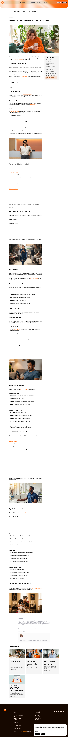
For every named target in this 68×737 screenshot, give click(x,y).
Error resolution (37, 715)
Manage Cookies (50, 733)
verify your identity (17, 329)
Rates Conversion (17, 728)
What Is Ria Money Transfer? (51, 59)
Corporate (16, 721)
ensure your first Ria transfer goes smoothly (27, 512)
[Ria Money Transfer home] (2, 2)
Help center (37, 719)
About (15, 711)
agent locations (24, 76)
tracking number (33, 104)
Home (10, 15)
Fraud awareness (38, 718)
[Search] (58, 11)
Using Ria (11, 17)
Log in (59, 2)
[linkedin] (63, 711)
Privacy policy (37, 711)
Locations (39, 2)
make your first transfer (19, 59)
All (10, 11)
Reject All (43, 733)
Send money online (17, 725)
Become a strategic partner (19, 716)
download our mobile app (27, 94)
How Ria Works (48, 61)
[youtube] (61, 711)
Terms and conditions (38, 713)
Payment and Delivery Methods (50, 64)
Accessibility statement (39, 721)
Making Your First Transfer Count (50, 78)
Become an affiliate (17, 718)
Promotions (16, 722)
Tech (29, 11)
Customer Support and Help (51, 73)
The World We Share (16, 11)
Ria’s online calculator (34, 278)
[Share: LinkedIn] (58, 23)
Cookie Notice (37, 712)
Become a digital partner (18, 715)
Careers (15, 719)
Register (64, 2)
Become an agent (17, 713)
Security (15, 723)
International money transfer (19, 726)
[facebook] (56, 711)
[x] (58, 711)
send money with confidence (37, 588)
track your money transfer (24, 389)
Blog (14, 15)
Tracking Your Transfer (50, 71)
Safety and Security (49, 69)
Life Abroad (34, 11)
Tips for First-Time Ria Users (51, 75)
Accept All (37, 733)
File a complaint (37, 716)
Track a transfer (32, 2)
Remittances (24, 11)
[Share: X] (54, 23)
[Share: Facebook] (56, 23)
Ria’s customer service (15, 111)
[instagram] (54, 711)
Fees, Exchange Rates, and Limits (50, 67)
